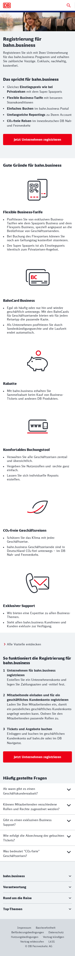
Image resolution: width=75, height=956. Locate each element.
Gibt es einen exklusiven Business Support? (27, 822)
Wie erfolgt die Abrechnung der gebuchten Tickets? (33, 838)
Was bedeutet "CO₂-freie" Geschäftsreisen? (21, 853)
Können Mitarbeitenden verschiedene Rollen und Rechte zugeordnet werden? (31, 806)
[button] (37, 876)
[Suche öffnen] (69, 5)
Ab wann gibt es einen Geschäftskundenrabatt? (20, 791)
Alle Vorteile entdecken (24, 644)
